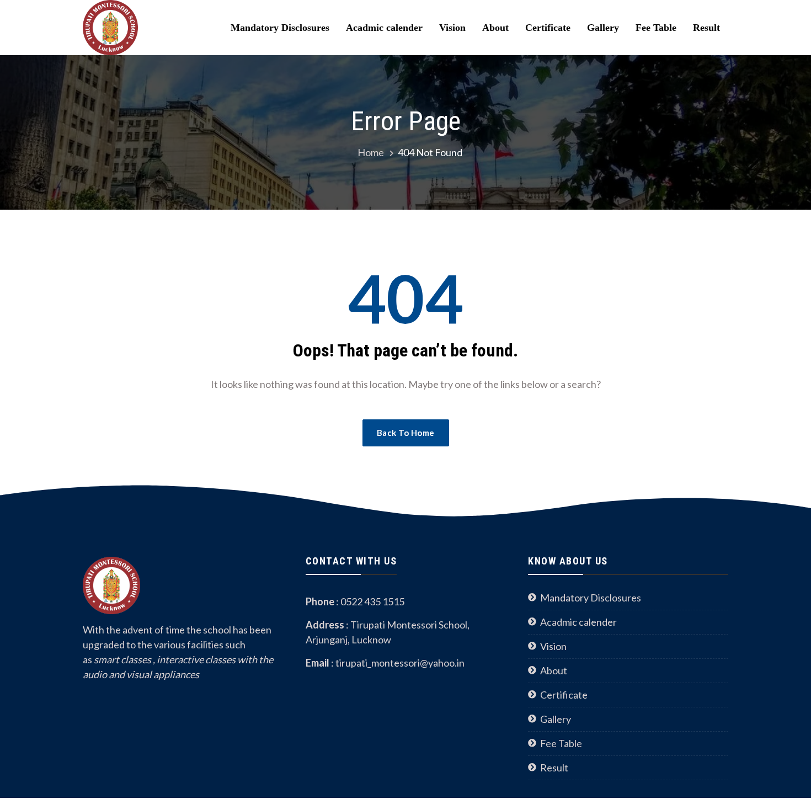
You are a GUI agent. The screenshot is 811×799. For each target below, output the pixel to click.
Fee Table (656, 27)
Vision (452, 27)
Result (706, 27)
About (495, 27)
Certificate (547, 27)
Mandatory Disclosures (280, 27)
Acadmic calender (384, 27)
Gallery (603, 27)
